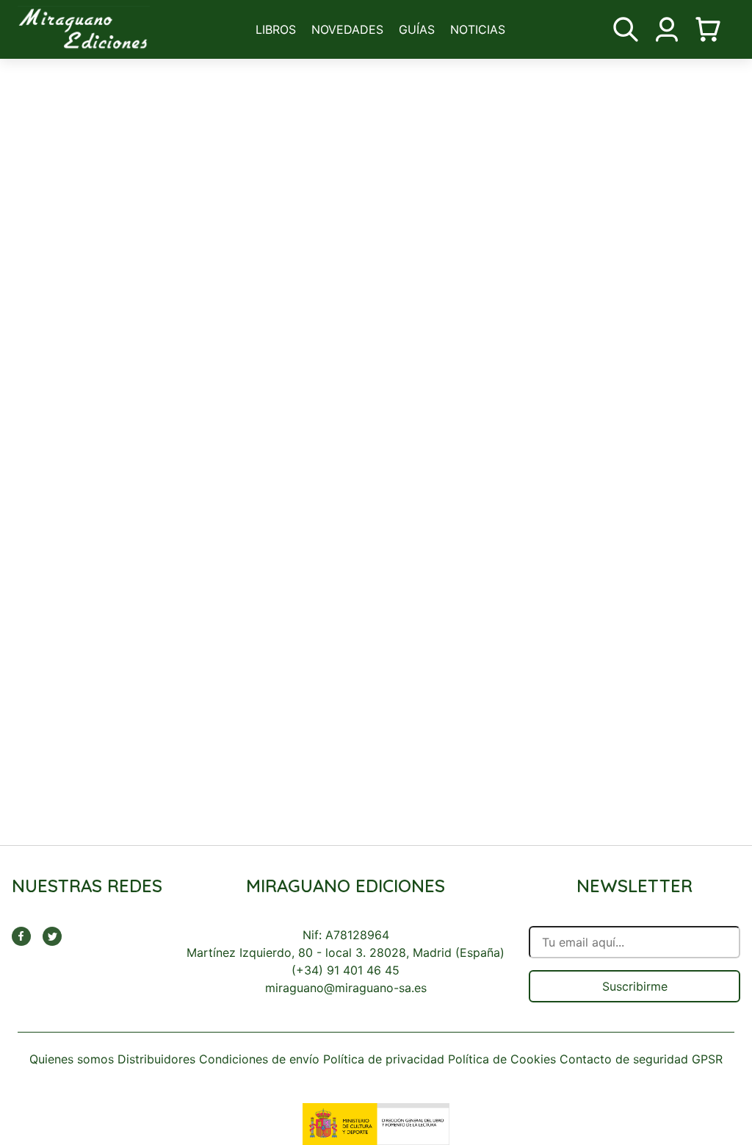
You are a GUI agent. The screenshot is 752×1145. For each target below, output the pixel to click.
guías (417, 29)
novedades (347, 29)
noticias (477, 29)
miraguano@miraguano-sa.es (346, 987)
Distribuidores (156, 1059)
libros (276, 29)
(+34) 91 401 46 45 (346, 970)
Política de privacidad (383, 1059)
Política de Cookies (502, 1059)
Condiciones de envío (259, 1059)
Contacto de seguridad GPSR (641, 1059)
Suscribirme (635, 986)
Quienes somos (71, 1059)
